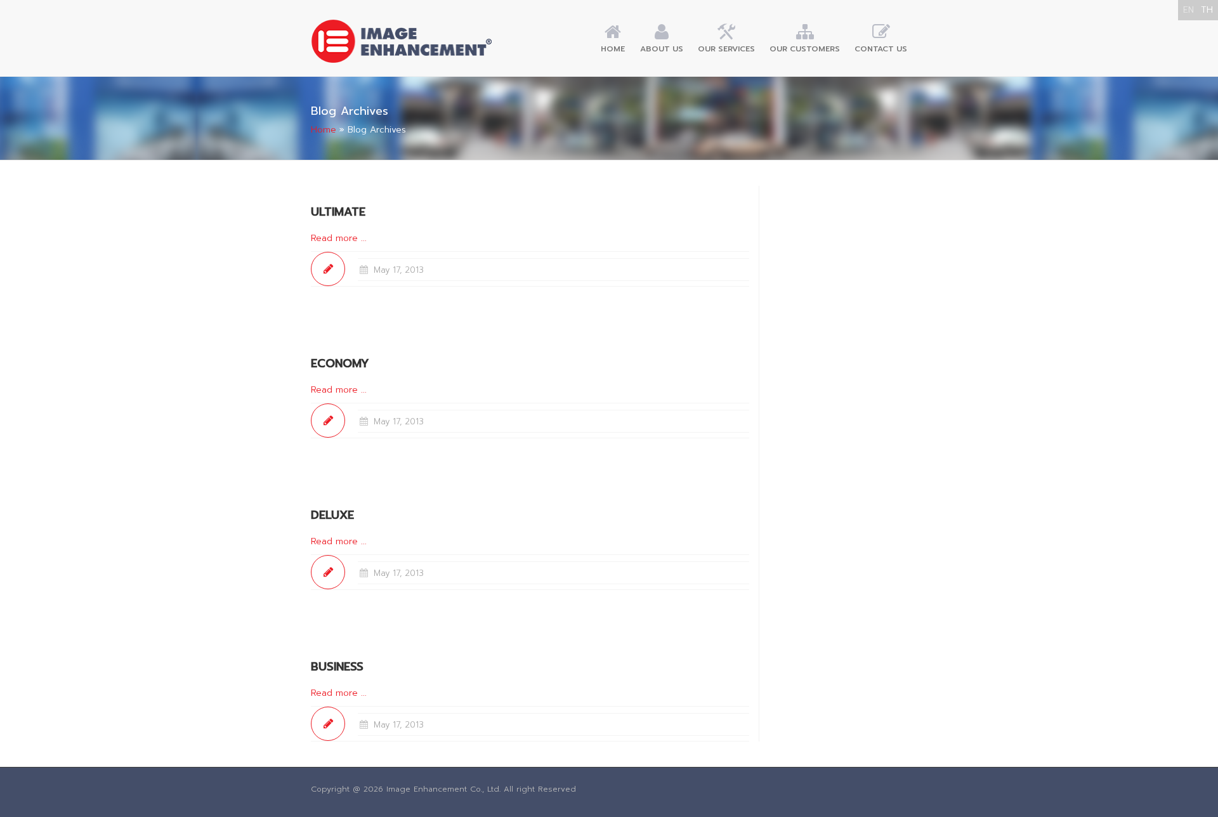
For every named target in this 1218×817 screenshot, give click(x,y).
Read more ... (339, 238)
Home (613, 49)
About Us (661, 49)
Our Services (726, 49)
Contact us (881, 49)
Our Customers (804, 49)
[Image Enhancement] (401, 41)
